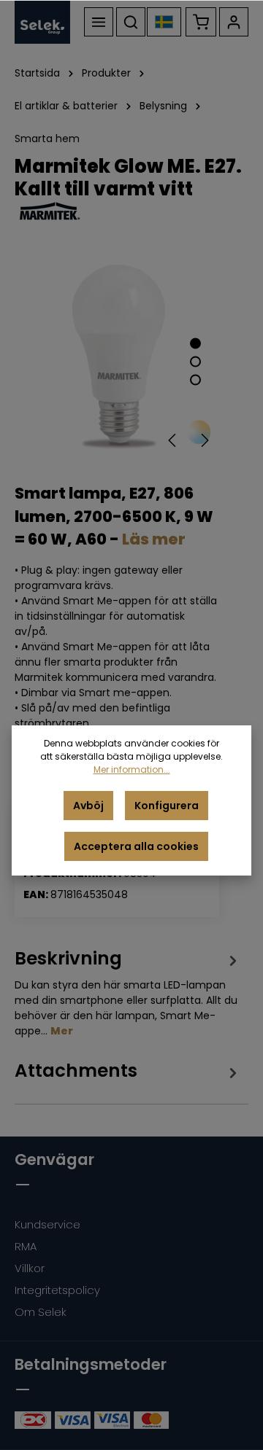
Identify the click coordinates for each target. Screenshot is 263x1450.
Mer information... (132, 769)
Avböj (88, 805)
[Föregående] (173, 440)
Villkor (30, 1268)
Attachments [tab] (76, 1070)
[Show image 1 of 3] (195, 343)
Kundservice (47, 1224)
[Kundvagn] (201, 21)
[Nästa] (203, 440)
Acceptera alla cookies (136, 846)
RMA (26, 1246)
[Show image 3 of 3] (195, 379)
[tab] (128, 992)
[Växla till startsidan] (42, 22)
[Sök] (130, 21)
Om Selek (40, 1312)
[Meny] (98, 21)
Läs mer (154, 539)
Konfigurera (166, 805)
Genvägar (54, 1159)
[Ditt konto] (233, 21)
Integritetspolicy (57, 1290)
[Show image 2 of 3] (195, 361)
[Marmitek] (131, 211)
